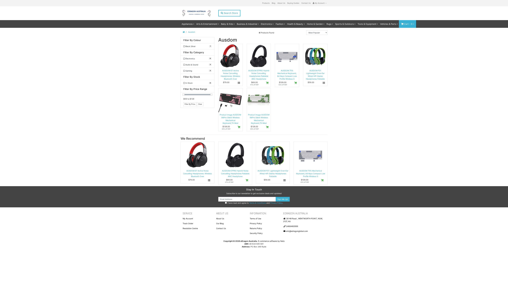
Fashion (279, 24)
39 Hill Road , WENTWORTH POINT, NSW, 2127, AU (303, 219)
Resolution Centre (190, 228)
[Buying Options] (239, 83)
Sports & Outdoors (344, 24)
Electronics (266, 24)
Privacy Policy (276, 203)
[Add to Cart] (267, 83)
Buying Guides (293, 3)
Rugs (328, 24)
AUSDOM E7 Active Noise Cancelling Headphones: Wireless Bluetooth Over (197, 173)
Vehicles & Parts (388, 24)
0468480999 (292, 226)
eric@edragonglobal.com (297, 231)
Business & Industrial (247, 24)
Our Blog (220, 223)
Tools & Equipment (367, 24)
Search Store (230, 13)
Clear (200, 104)
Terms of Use (255, 218)
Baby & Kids (227, 24)
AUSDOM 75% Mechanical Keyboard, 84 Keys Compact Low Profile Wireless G (310, 173)
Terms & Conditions (257, 203)
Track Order (188, 223)
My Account (188, 218)
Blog (273, 3)
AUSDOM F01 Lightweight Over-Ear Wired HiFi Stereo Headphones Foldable (273, 173)
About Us (281, 3)
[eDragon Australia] (196, 13)
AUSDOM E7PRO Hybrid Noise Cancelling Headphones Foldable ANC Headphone (235, 173)
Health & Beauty (295, 24)
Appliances (187, 24)
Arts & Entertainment (206, 24)
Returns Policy (256, 228)
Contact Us (306, 3)
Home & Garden (315, 24)
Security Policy (256, 233)
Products (266, 3)
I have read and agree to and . (255, 203)
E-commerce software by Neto (271, 241)
